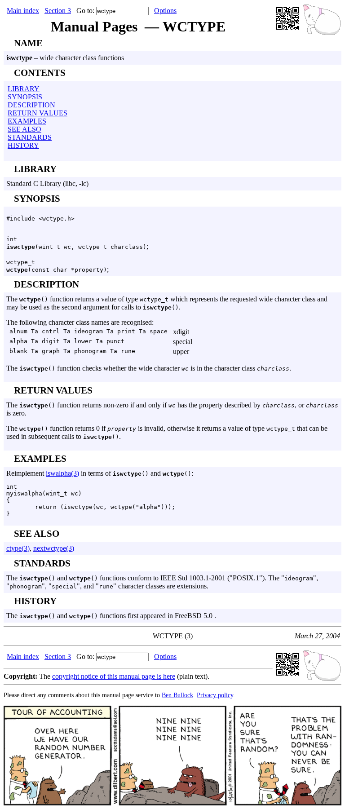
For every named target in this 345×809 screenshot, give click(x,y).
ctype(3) (18, 548)
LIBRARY (24, 89)
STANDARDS (30, 137)
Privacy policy (215, 694)
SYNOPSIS (25, 97)
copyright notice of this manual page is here (113, 676)
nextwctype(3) (53, 548)
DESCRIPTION (31, 105)
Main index (23, 10)
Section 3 (57, 10)
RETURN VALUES (37, 113)
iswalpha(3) (62, 473)
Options (165, 10)
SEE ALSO (24, 129)
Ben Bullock (177, 694)
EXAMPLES (27, 121)
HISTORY (23, 145)
